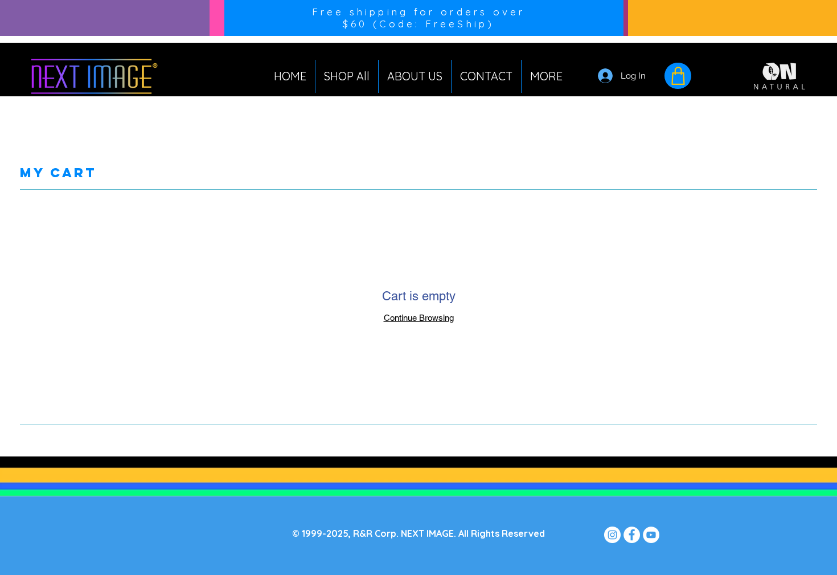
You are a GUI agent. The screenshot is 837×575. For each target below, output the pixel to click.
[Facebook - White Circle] (631, 535)
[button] (546, 76)
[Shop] (678, 75)
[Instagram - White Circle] (612, 535)
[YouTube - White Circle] (651, 535)
